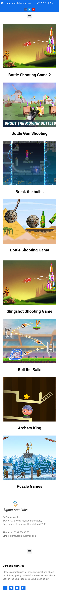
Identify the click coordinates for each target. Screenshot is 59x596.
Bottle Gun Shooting (29, 133)
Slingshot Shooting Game (29, 311)
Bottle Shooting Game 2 (29, 75)
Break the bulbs (29, 191)
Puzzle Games (29, 486)
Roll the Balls (29, 369)
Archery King (29, 428)
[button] (29, 16)
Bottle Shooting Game (29, 250)
